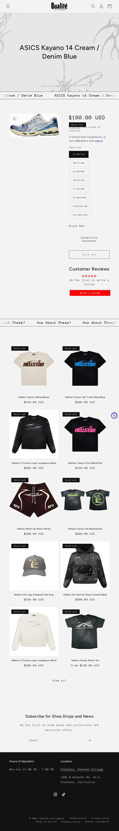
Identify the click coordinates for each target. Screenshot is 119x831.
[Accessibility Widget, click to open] (114, 415)
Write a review (90, 293)
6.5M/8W (81, 172)
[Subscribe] (89, 740)
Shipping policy (71, 822)
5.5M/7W (81, 155)
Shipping (74, 127)
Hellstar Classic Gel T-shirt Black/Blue (85, 397)
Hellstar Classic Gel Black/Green (85, 529)
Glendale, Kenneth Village (82, 769)
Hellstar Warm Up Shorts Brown (34, 529)
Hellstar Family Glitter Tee (85, 660)
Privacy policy (100, 818)
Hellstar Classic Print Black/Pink (85, 463)
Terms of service (46, 822)
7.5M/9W (81, 189)
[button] (8, 6)
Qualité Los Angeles (52, 818)
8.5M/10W (81, 198)
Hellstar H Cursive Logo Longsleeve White (34, 660)
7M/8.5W (81, 181)
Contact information (97, 822)
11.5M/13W (82, 216)
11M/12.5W (82, 207)
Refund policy (78, 818)
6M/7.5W (81, 164)
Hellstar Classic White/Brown (33, 397)
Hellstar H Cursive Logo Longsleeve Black (34, 463)
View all (59, 680)
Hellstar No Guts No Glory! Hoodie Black (85, 594)
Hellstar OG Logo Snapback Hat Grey (34, 594)
